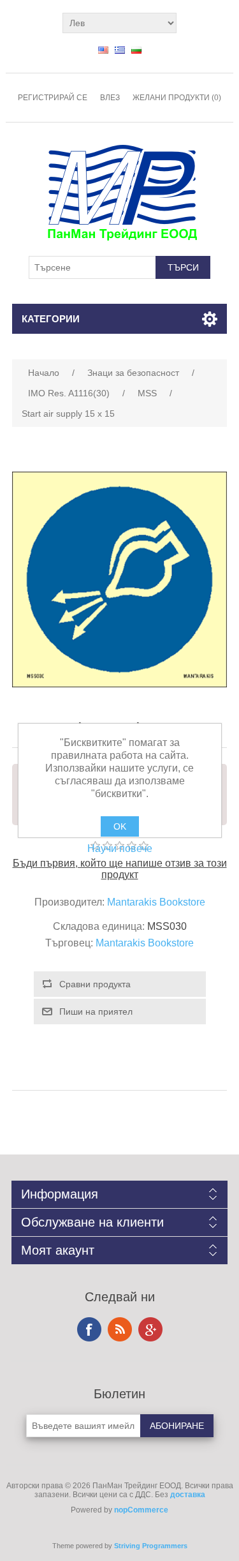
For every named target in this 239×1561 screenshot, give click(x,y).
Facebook (89, 1329)
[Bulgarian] (136, 50)
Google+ (150, 1329)
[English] (103, 50)
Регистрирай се (52, 97)
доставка (187, 1494)
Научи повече (119, 848)
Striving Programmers (150, 1546)
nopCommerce (141, 1509)
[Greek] (119, 50)
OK (119, 826)
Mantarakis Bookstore (156, 902)
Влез (110, 97)
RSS (120, 1329)
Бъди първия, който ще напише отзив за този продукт (120, 869)
